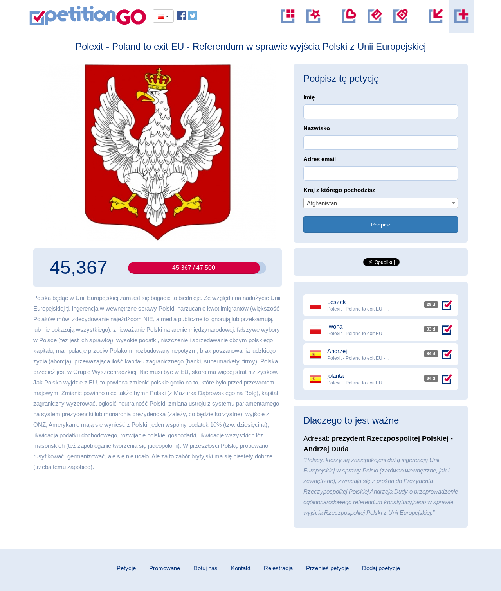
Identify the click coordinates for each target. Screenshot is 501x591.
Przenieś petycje (327, 568)
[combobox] (380, 203)
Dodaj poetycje (381, 568)
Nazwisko (316, 128)
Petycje (126, 568)
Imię (309, 97)
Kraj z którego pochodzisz (339, 190)
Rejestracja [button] (278, 568)
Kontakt (240, 568)
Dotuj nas (205, 568)
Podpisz (381, 224)
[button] (400, 16)
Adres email (319, 159)
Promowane (164, 568)
